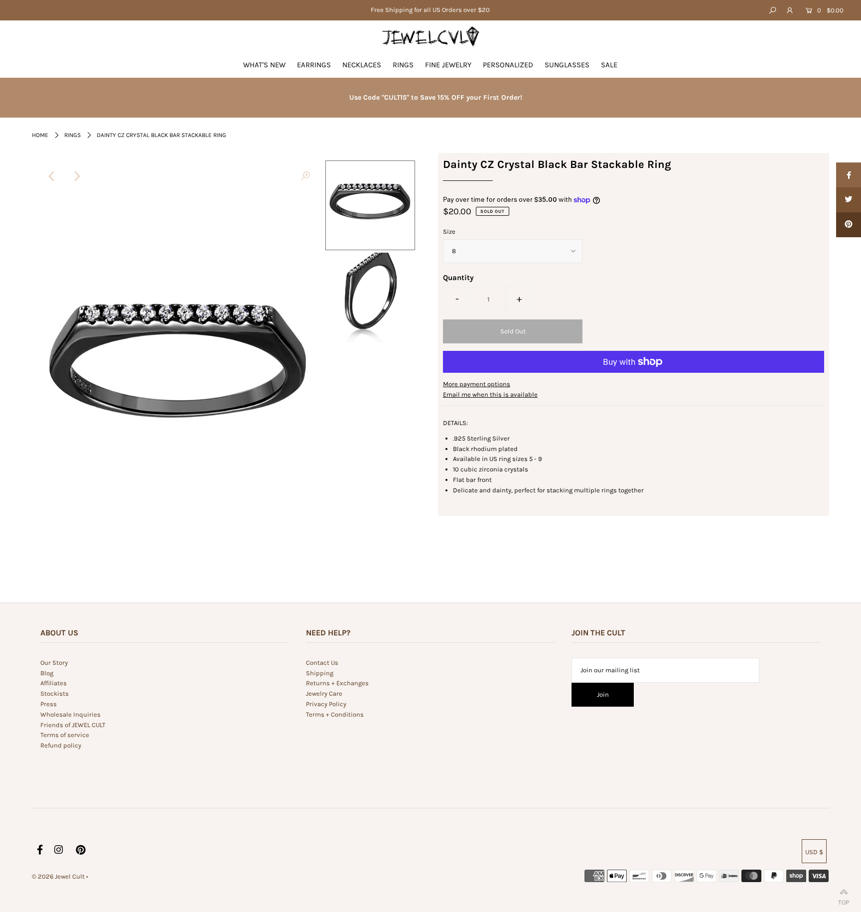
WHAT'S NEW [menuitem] (264, 64)
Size (449, 231)
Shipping (319, 673)
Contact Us (322, 662)
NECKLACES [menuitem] (361, 64)
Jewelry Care (324, 693)
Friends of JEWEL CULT (73, 725)
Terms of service (64, 735)
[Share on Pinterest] (848, 224)
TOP (843, 900)
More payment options (476, 384)
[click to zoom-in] (305, 176)
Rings (72, 135)
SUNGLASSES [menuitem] (567, 64)
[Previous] (52, 176)
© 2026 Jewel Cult (58, 876)
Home (40, 135)
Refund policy (60, 745)
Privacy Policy (326, 704)
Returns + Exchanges (337, 683)
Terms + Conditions (335, 714)
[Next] (76, 176)
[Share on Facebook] (848, 174)
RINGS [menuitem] (403, 64)
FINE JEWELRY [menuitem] (448, 64)
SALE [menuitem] (609, 64)
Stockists (54, 693)
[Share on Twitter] (848, 199)
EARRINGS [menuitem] (314, 64)
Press (48, 704)
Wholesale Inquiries (70, 714)
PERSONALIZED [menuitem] (508, 64)
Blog (46, 673)
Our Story (54, 662)
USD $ (814, 852)
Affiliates (53, 683)
